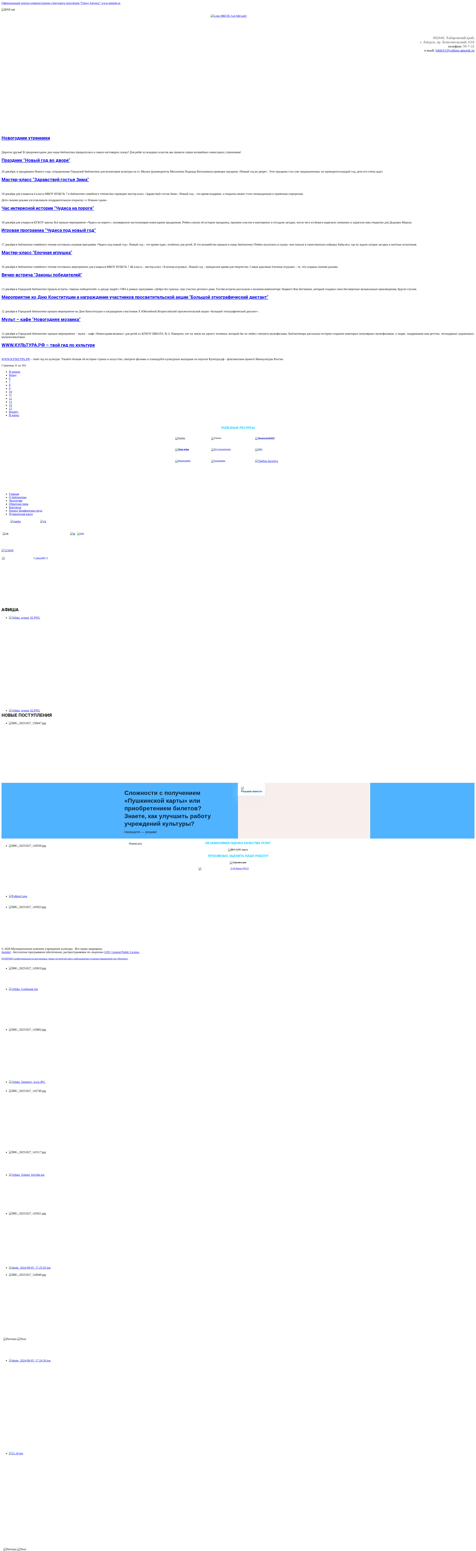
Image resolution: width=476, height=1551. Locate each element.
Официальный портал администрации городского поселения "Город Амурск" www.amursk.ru (60, 3)
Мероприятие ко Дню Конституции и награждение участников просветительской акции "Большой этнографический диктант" (134, 297)
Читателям (15, 500)
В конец (14, 415)
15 (10, 408)
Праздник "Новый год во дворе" (35, 160)
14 (10, 405)
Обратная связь (18, 504)
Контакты (15, 507)
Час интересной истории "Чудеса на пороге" (47, 208)
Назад (12, 375)
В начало (14, 371)
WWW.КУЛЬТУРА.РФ (15, 359)
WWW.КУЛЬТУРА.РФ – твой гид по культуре (48, 345)
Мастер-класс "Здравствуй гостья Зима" (45, 179)
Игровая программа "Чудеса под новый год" (48, 230)
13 (10, 401)
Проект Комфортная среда (25, 510)
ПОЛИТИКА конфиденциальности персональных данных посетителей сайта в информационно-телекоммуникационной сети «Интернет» (64, 958)
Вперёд (13, 411)
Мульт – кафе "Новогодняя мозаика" (41, 319)
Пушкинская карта (21, 514)
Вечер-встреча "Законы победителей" (41, 274)
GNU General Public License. (122, 952)
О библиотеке (18, 497)
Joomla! (6, 952)
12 (10, 398)
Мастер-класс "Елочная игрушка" (36, 252)
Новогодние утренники (25, 138)
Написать (135, 843)
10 (10, 391)
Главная (14, 494)
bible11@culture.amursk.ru (455, 50)
